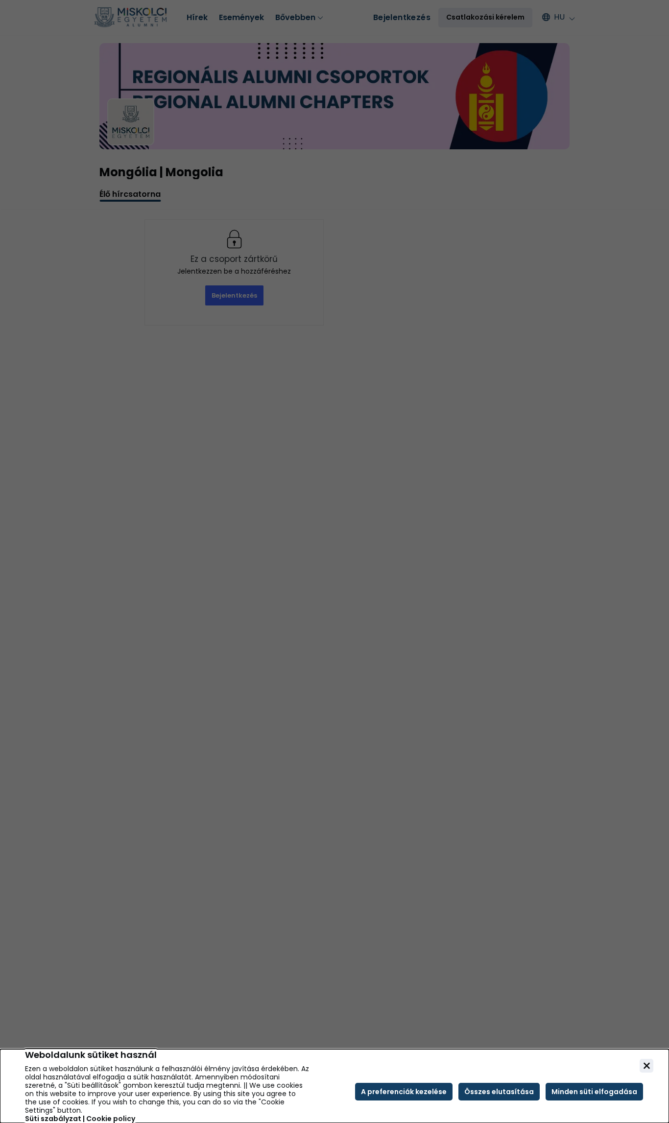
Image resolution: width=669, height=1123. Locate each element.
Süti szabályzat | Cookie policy (80, 1119)
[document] (334, 1086)
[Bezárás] (646, 1066)
